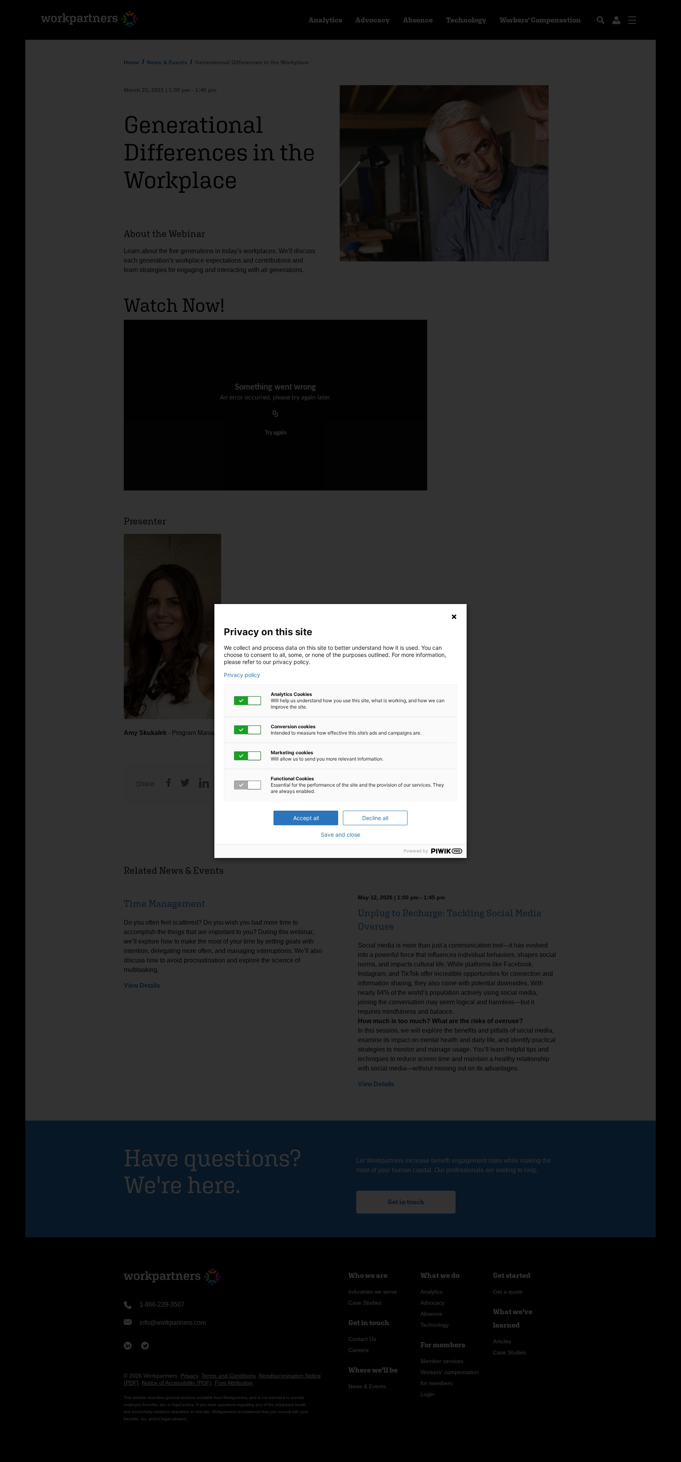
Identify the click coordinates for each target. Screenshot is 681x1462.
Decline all (375, 818)
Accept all (306, 818)
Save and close (340, 835)
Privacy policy (242, 675)
